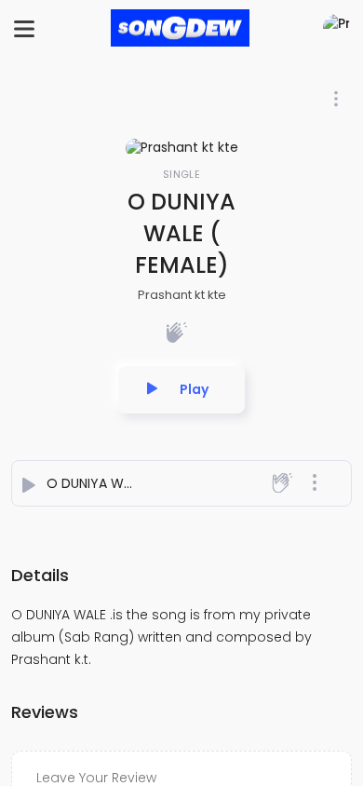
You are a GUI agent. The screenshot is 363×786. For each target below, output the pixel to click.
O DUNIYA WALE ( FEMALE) (128, 483)
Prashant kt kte (182, 295)
